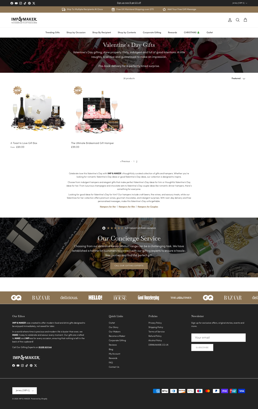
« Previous (125, 161)
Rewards (172, 32)
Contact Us (114, 367)
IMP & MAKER (24, 399)
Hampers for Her (108, 207)
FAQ (111, 363)
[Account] (229, 20)
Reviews (113, 345)
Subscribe (202, 347)
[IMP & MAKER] (24, 20)
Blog (111, 350)
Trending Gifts (52, 32)
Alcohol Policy (155, 341)
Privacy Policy (155, 323)
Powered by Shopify (39, 399)
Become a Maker (117, 336)
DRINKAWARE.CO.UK (158, 345)
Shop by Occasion (76, 32)
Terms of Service (156, 332)
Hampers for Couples (148, 207)
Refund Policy (154, 336)
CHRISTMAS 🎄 (192, 32)
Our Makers (114, 332)
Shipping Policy (155, 327)
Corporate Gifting (152, 32)
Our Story (113, 327)
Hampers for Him (127, 207)
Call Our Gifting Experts (129, 266)
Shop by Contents (127, 32)
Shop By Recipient (101, 32)
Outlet (210, 32)
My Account (114, 354)
